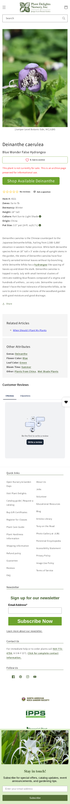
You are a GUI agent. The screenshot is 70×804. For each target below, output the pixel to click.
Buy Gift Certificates (17, 512)
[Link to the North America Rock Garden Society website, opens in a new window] (35, 700)
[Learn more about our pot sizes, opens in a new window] (40, 225)
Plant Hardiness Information (15, 536)
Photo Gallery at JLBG (48, 533)
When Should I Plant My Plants (29, 330)
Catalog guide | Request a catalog (20, 502)
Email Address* (17, 605)
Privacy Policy (43, 555)
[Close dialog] (67, 731)
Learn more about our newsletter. (24, 631)
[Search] (63, 18)
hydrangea (40, 264)
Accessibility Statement (48, 548)
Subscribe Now (35, 621)
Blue (25, 358)
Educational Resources (48, 503)
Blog (38, 511)
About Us (41, 481)
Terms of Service (44, 570)
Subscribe (35, 797)
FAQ (9, 575)
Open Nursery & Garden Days (19, 483)
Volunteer (41, 496)
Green (23, 362)
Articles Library (44, 518)
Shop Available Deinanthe (31, 180)
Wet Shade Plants (48, 371)
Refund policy (14, 553)
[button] (4, 7)
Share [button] (9, 303)
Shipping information (18, 545)
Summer (26, 367)
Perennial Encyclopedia (48, 540)
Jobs (38, 489)
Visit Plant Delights (17, 493)
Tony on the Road (45, 526)
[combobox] (35, 18)
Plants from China (25, 371)
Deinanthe (21, 353)
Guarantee (12, 560)
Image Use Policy (45, 563)
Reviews (11, 567)
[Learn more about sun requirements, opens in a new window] (40, 216)
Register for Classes (17, 519)
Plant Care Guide (15, 526)
